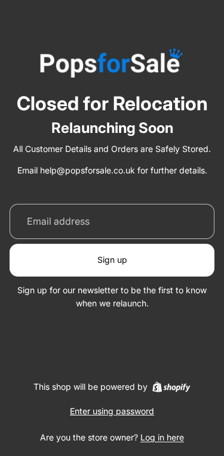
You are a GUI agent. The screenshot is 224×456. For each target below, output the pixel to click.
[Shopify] (171, 386)
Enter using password (112, 411)
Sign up (112, 260)
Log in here (162, 437)
